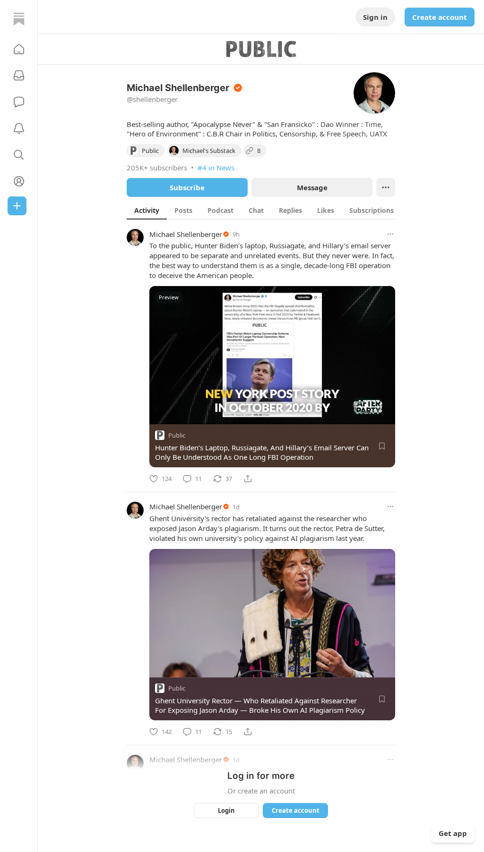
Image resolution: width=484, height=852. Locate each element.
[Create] (17, 205)
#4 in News (216, 167)
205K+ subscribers (157, 167)
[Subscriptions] (19, 75)
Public (176, 435)
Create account (439, 17)
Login (226, 810)
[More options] (390, 234)
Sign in (375, 17)
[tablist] (273, 210)
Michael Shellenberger (185, 234)
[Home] (19, 19)
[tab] (147, 210)
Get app (453, 833)
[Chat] (19, 102)
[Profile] (19, 181)
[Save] (381, 446)
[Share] (248, 478)
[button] (19, 49)
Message (312, 187)
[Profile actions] (385, 187)
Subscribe (187, 187)
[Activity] (19, 128)
